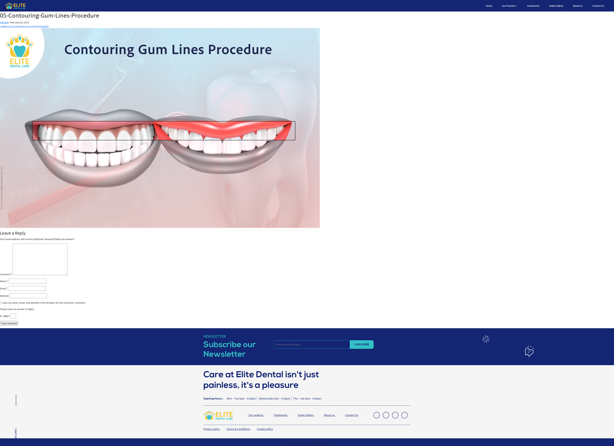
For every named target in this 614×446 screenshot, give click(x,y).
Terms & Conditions (238, 429)
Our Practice (508, 5)
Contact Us (598, 5)
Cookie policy (265, 429)
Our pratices (256, 415)
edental (4, 22)
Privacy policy (211, 429)
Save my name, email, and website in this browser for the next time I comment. (44, 302)
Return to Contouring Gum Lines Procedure (24, 26)
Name (4, 281)
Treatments (533, 5)
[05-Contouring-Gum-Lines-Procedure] (160, 127)
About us (578, 5)
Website (4, 295)
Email (4, 288)
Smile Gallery (556, 5)
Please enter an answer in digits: (17, 309)
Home (489, 5)
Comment (6, 274)
